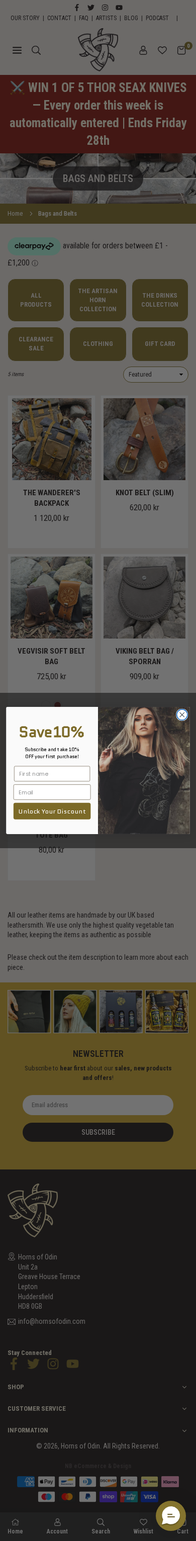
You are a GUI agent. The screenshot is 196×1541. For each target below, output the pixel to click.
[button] (171, 1516)
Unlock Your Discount (52, 811)
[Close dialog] (182, 714)
